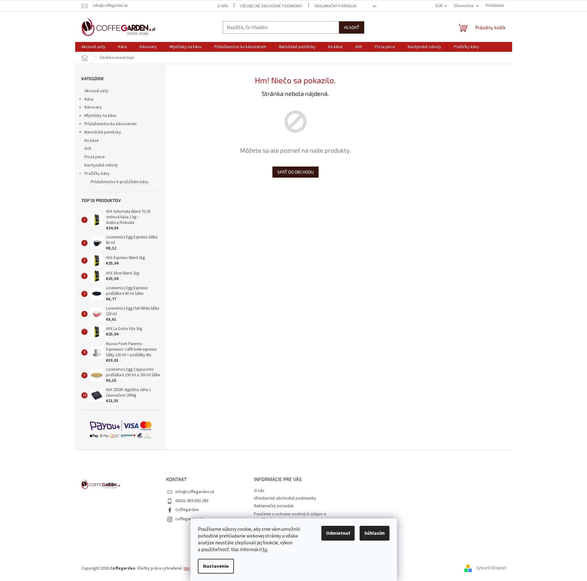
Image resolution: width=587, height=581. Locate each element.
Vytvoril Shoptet (491, 568)
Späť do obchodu (295, 172)
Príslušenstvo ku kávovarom (110, 124)
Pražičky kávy (97, 174)
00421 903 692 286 (191, 501)
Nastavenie (216, 566)
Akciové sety (96, 91)
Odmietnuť (338, 533)
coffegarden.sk (189, 519)
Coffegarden (187, 510)
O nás (223, 6)
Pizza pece (94, 157)
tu (265, 549)
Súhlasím (374, 533)
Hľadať (351, 27)
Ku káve (91, 141)
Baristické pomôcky (102, 132)
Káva (88, 99)
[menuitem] (93, 47)
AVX (87, 149)
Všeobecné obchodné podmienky (271, 6)
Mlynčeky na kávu (100, 116)
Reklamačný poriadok (336, 6)
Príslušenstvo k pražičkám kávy (120, 182)
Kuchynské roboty (101, 165)
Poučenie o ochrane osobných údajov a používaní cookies (290, 517)
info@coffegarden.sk (194, 492)
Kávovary (93, 107)
